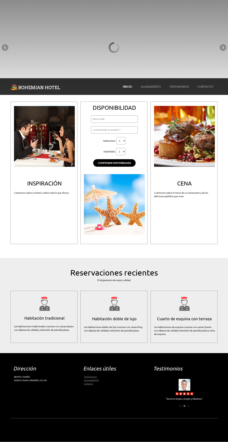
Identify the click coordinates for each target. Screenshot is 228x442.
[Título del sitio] (36, 86)
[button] (184, 387)
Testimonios (90, 376)
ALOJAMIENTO (91, 380)
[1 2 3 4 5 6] (120, 151)
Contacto (88, 384)
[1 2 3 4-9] (121, 140)
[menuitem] (127, 87)
